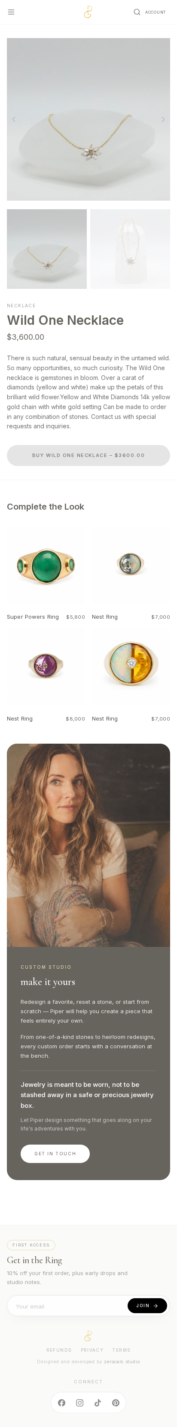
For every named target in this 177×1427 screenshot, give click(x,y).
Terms (121, 1350)
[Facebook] (61, 1402)
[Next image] (163, 119)
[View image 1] (47, 249)
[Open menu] (11, 12)
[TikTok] (97, 1402)
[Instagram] (79, 1402)
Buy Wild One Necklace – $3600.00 (88, 455)
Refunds (59, 1350)
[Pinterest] (115, 1402)
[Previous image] (13, 119)
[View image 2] (130, 249)
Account (155, 12)
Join (143, 1305)
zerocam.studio (122, 1361)
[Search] (137, 12)
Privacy (92, 1350)
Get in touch (55, 1153)
